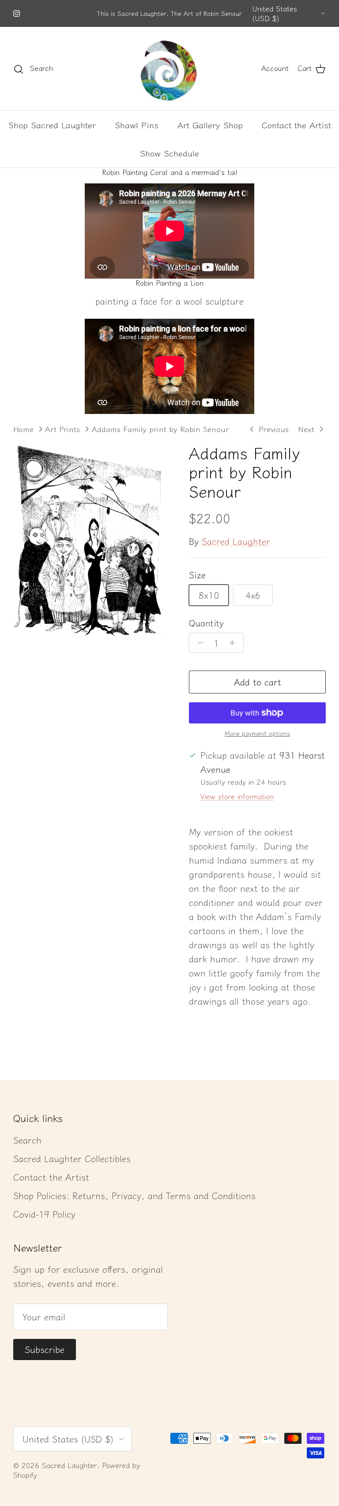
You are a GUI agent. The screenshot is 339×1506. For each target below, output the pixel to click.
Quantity (206, 623)
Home (23, 428)
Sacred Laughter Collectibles (72, 1158)
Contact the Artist (296, 124)
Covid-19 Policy (44, 1214)
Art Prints (62, 428)
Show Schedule (169, 153)
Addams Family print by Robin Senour (160, 428)
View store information (237, 796)
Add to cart (257, 681)
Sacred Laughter (236, 541)
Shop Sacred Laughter (52, 124)
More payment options (257, 733)
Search (27, 1139)
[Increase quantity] (234, 642)
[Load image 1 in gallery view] (91, 540)
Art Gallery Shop (210, 124)
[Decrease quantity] (198, 642)
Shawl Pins (136, 124)
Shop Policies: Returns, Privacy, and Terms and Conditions (134, 1195)
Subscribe (44, 1349)
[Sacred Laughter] (169, 68)
